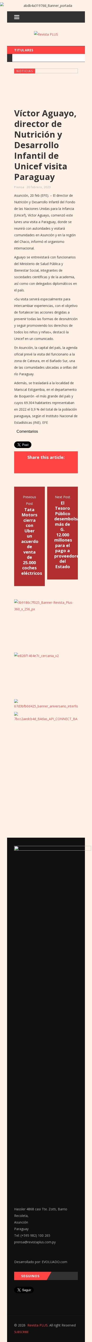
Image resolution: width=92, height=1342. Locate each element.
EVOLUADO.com (54, 1262)
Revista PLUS (37, 1325)
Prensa (19, 187)
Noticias (25, 71)
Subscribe (21, 1332)
